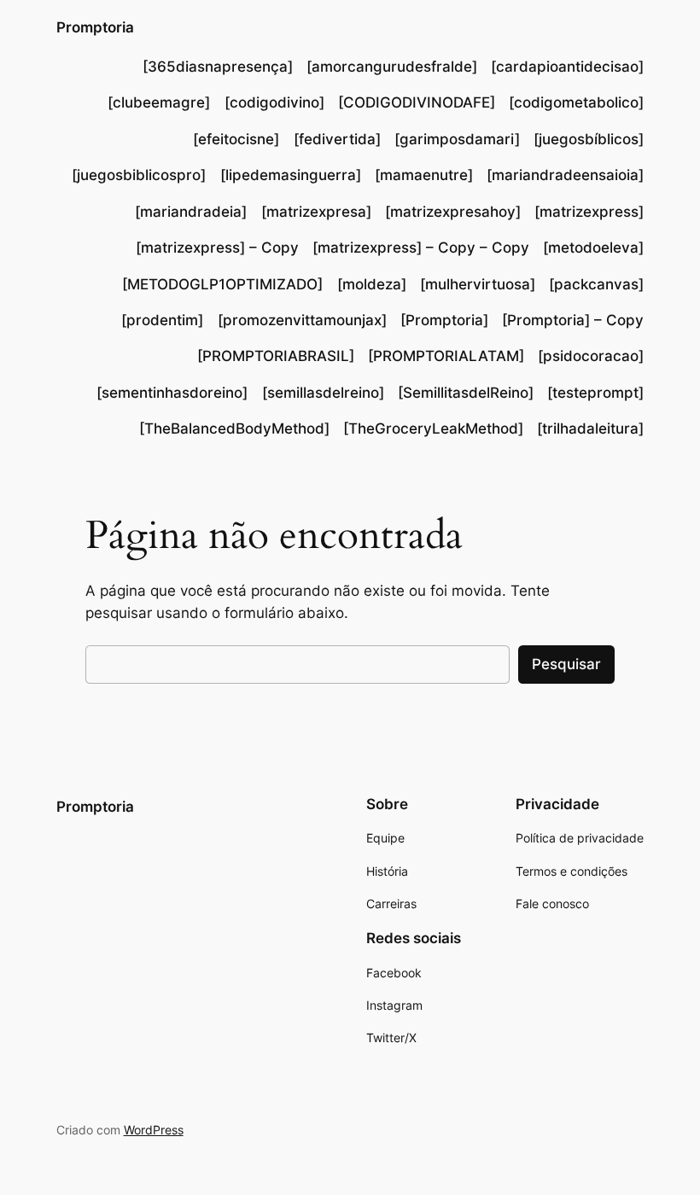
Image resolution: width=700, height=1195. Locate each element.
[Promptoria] (444, 320)
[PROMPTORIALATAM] (446, 355)
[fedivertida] (337, 139)
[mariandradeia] (191, 211)
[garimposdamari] (457, 139)
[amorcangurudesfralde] (391, 66)
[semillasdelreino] (323, 392)
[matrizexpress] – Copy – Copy (420, 247)
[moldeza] (371, 284)
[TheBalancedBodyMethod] (234, 428)
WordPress (154, 1129)
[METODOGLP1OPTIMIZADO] (222, 284)
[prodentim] (162, 320)
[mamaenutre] (424, 175)
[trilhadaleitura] (590, 428)
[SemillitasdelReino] (466, 392)
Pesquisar (566, 664)
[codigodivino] (274, 102)
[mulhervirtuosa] (477, 284)
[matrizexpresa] (316, 211)
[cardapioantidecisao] (567, 66)
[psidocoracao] (591, 355)
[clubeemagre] (159, 102)
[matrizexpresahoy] (453, 211)
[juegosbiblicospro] (139, 175)
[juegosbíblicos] (589, 139)
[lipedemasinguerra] (290, 175)
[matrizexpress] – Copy (217, 247)
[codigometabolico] (576, 102)
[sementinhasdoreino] (172, 392)
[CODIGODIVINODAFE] (416, 102)
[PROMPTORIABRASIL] (275, 355)
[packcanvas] (596, 284)
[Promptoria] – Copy (573, 320)
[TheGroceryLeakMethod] (433, 428)
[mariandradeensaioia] (565, 175)
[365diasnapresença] (218, 66)
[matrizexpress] (589, 211)
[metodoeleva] (593, 247)
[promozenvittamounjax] (302, 320)
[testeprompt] (595, 392)
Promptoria (95, 27)
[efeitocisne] (236, 139)
